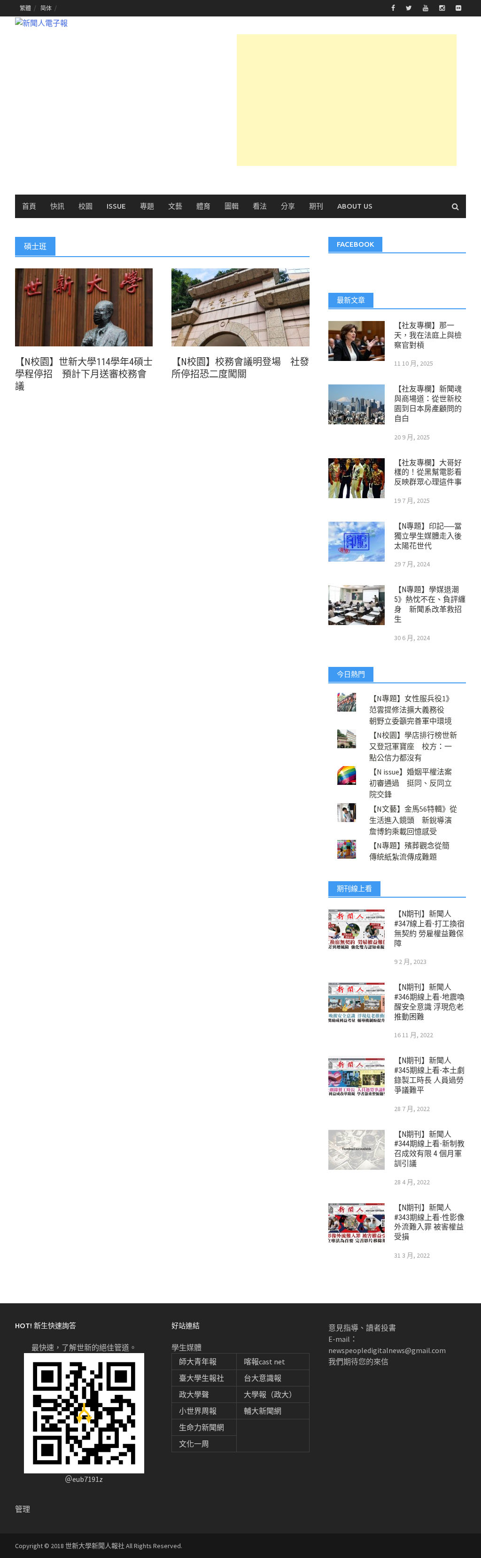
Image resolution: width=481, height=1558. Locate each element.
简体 (46, 8)
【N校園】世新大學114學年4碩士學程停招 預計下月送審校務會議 (84, 374)
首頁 (29, 206)
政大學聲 (194, 1394)
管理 (22, 1509)
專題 (147, 206)
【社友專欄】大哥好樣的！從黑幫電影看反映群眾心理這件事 (428, 472)
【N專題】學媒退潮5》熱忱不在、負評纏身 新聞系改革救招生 (429, 604)
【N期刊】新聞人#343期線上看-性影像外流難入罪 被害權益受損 (429, 1222)
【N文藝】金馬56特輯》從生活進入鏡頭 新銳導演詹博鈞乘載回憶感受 (413, 820)
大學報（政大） (270, 1394)
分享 (288, 206)
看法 (260, 206)
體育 (203, 206)
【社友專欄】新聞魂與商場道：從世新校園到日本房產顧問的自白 (428, 403)
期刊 (316, 206)
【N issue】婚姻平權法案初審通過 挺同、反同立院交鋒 (410, 783)
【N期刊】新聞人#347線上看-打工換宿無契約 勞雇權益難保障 (429, 928)
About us (354, 206)
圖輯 (232, 206)
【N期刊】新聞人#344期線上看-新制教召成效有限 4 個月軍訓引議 (429, 1149)
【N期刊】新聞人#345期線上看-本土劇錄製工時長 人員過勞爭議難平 (429, 1075)
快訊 (57, 206)
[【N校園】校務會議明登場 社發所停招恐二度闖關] (240, 306)
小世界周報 (198, 1411)
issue (116, 206)
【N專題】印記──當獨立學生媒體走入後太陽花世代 (428, 536)
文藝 (175, 206)
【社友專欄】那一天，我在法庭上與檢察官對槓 (428, 335)
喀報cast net (264, 1361)
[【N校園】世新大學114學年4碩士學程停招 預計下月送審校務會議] (84, 306)
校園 (85, 206)
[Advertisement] (347, 100)
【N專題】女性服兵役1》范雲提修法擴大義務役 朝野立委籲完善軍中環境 (411, 710)
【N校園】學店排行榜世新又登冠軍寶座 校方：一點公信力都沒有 (413, 746)
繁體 (25, 8)
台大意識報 (262, 1378)
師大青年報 (198, 1361)
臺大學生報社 (201, 1378)
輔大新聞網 (262, 1411)
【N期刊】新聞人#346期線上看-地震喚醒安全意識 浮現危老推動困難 (429, 1002)
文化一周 (194, 1443)
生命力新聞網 (201, 1427)
